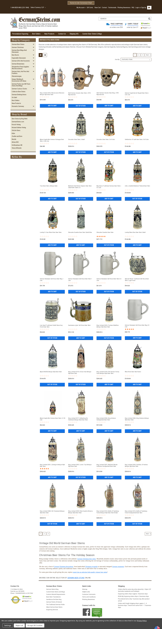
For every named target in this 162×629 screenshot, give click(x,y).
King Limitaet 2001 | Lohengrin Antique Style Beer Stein (52, 465)
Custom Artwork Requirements (55, 594)
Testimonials (112, 8)
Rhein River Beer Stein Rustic (133, 372)
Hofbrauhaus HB (17, 145)
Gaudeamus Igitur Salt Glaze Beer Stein (79, 325)
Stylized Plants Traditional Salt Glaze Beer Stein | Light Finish (137, 279)
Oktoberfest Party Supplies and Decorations (20, 68)
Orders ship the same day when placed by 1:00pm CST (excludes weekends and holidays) (134, 590)
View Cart (97, 8)
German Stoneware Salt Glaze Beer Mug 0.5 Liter (137, 326)
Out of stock (81, 106)
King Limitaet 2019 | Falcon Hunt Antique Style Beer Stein (79, 372)
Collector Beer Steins (18, 92)
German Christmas (18, 47)
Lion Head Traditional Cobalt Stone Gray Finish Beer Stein (51, 326)
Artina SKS (15, 142)
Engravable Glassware (19, 58)
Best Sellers (36, 34)
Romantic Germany (18, 106)
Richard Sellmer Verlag (19, 128)
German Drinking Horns (19, 95)
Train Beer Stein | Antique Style (48, 186)
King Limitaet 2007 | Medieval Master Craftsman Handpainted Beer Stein (107, 465)
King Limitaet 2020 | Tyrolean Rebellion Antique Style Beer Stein (108, 326)
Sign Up (143, 8)
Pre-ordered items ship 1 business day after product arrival (134, 600)
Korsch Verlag (16, 125)
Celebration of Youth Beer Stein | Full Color (137, 139)
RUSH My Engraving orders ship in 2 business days (133, 596)
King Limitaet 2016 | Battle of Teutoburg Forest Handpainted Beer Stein (136, 512)
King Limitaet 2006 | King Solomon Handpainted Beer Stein (106, 419)
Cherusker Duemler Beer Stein (105, 232)
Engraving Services (52, 609)
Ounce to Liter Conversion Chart (81, 3)
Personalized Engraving (20, 34)
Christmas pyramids (91, 566)
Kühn (13, 133)
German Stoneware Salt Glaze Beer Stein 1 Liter (80, 279)
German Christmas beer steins (86, 559)
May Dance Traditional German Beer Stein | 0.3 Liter (109, 186)
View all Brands (16, 148)
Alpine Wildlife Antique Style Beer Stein (51, 372)
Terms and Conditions (89, 597)
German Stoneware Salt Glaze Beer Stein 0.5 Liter (109, 279)
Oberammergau (16, 76)
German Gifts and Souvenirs (21, 61)
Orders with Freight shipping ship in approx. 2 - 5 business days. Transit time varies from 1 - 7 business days (134, 605)
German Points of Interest (54, 602)
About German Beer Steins (54, 607)
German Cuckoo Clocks (19, 89)
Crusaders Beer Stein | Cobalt (76, 139)
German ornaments (118, 566)
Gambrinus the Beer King (53, 599)
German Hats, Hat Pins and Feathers (20, 72)
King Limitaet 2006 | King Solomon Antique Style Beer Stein (137, 419)
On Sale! (14, 97)
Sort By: (117, 59)
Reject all (19, 625)
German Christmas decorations (63, 566)
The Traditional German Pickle (55, 604)
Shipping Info (74, 34)
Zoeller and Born (17, 136)
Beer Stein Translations (53, 597)
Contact (104, 8)
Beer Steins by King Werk (19, 119)
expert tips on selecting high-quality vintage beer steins (90, 572)
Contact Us (62, 34)
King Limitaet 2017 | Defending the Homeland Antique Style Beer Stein (78, 419)
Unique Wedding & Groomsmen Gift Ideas (19, 80)
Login (137, 8)
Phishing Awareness (123, 8)
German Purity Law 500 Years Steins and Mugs (21, 85)
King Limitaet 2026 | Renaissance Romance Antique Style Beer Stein (52, 93)
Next (147, 55)
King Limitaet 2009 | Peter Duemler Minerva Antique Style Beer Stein (80, 512)
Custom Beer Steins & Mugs (92, 34)
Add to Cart (52, 106)
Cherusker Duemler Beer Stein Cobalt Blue (80, 232)
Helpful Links (86, 592)
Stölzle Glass (16, 130)
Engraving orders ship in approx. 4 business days (133, 594)
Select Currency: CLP (37, 7)
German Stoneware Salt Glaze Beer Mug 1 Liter (51, 279)
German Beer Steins (18, 44)
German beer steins (76, 578)
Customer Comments (88, 594)
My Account (80, 8)
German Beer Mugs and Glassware (19, 51)
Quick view (52, 89)
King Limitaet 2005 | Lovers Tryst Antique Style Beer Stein (79, 465)
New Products (49, 34)
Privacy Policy (141, 621)
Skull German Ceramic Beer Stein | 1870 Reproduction (79, 93)
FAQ (133, 8)
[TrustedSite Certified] (145, 24)
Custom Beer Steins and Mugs (55, 592)
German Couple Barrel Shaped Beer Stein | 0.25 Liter (137, 93)
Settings (7, 625)
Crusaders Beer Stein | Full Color (106, 139)
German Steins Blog (52, 589)
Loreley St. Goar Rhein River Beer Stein (51, 232)
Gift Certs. (90, 8)
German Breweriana (18, 64)
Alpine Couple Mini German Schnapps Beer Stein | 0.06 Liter (52, 140)
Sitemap (84, 589)
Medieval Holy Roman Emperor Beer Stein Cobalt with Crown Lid (80, 186)
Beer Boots (15, 55)
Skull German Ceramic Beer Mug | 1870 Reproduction (108, 93)
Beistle (14, 139)
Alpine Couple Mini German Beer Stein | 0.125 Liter (52, 419)
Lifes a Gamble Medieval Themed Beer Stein (137, 186)
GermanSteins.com (18, 122)
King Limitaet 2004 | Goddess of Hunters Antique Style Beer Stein (136, 465)
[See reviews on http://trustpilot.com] (96, 613)
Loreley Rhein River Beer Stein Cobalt (135, 232)
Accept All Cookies (35, 625)
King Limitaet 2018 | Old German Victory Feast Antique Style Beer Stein (108, 372)
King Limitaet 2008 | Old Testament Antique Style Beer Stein (52, 512)
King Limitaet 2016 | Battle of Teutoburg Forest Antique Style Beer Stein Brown (108, 512)
